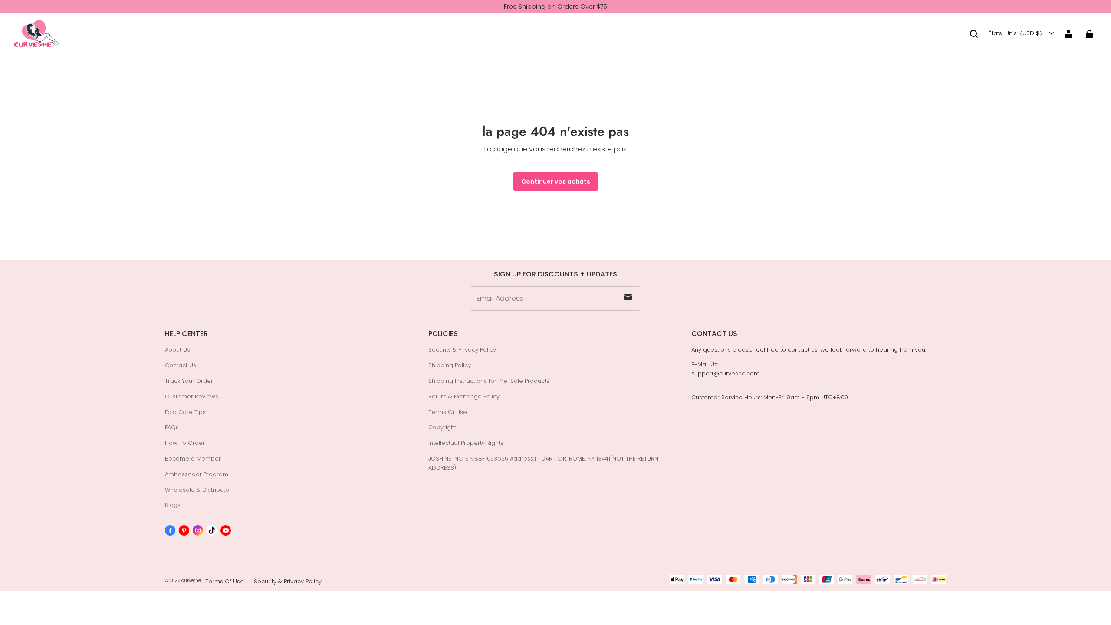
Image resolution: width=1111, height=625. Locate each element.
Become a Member (193, 458)
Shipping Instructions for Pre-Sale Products (488, 381)
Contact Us (180, 365)
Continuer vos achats (555, 181)
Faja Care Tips (185, 412)
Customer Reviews (191, 396)
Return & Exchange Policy (464, 396)
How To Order (185, 443)
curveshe (191, 580)
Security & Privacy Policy (462, 349)
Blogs (173, 505)
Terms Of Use (447, 412)
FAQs (172, 427)
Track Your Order (189, 381)
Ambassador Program (196, 474)
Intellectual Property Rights (465, 443)
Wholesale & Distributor (198, 490)
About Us (177, 349)
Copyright (442, 427)
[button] (974, 34)
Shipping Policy (449, 365)
